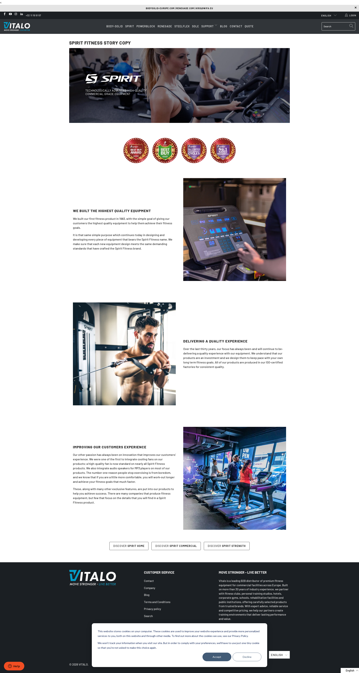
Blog (223, 26)
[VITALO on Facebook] (4, 14)
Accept (217, 656)
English (326, 15)
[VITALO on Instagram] (15, 14)
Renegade (165, 26)
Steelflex (182, 26)
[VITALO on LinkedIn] (21, 14)
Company (149, 588)
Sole (195, 26)
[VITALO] (20, 26)
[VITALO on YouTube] (10, 14)
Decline (247, 656)
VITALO (83, 664)
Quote (249, 26)
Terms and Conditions (157, 602)
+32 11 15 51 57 (33, 15)
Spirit (129, 26)
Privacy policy (152, 609)
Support (207, 26)
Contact (236, 26)
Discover (129, 545)
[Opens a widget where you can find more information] (14, 666)
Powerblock (145, 26)
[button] (350, 670)
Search (148, 616)
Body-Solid (114, 26)
